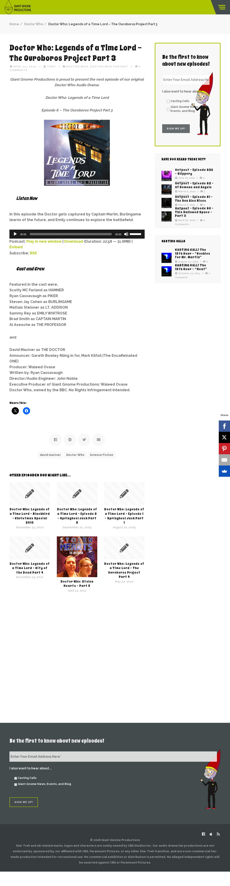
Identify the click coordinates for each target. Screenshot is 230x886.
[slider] (136, 234)
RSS (33, 253)
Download (73, 241)
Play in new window (44, 241)
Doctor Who (33, 24)
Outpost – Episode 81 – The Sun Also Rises (194, 198)
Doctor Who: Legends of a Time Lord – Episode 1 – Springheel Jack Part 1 (124, 516)
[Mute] (126, 234)
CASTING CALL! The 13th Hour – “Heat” (191, 267)
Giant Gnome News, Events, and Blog (184, 109)
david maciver (50, 455)
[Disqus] (77, 649)
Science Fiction (101, 455)
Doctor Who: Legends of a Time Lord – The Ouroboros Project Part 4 (124, 570)
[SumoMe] (224, 471)
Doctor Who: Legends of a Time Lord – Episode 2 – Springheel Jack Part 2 (77, 516)
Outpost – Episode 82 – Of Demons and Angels (194, 185)
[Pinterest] (224, 448)
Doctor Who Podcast (109, 66)
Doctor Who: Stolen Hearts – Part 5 (77, 583)
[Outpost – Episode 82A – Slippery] (166, 176)
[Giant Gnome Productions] (17, 7)
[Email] (224, 460)
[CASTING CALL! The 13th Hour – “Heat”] (166, 271)
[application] (77, 234)
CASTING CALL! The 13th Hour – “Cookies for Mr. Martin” (192, 254)
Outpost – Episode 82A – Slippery (194, 171)
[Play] (15, 234)
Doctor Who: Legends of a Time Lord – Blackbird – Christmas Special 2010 (30, 516)
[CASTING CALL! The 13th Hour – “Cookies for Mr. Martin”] (166, 258)
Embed (16, 247)
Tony (51, 66)
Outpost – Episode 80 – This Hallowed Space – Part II (194, 212)
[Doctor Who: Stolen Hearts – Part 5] (77, 556)
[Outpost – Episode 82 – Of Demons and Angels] (166, 189)
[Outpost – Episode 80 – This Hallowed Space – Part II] (166, 216)
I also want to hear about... (183, 91)
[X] (224, 437)
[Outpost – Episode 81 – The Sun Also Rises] (166, 203)
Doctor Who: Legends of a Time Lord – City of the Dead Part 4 (30, 568)
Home (14, 24)
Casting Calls (179, 101)
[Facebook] (224, 426)
